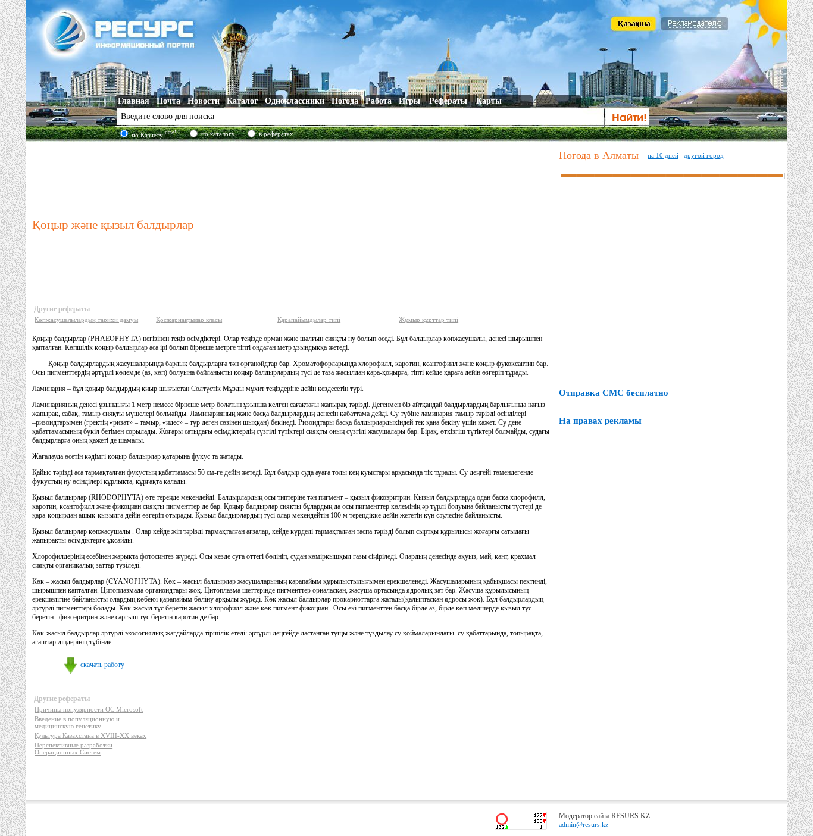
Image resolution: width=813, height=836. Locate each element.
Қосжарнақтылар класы (189, 319)
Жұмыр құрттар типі (428, 319)
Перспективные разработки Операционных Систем (73, 748)
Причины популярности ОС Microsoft (89, 709)
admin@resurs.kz (583, 825)
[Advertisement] (292, 178)
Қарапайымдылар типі (308, 319)
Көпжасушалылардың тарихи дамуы (86, 319)
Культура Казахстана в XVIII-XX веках (90, 735)
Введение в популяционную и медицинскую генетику (77, 722)
